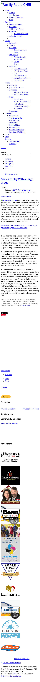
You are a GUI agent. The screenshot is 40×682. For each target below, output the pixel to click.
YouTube (8, 166)
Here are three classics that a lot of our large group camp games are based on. (19, 226)
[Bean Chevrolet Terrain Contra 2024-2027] (10, 523)
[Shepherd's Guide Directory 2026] (10, 465)
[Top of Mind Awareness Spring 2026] (10, 561)
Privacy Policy (15, 676)
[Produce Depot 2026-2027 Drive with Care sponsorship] (10, 484)
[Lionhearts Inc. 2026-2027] (10, 599)
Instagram (9, 163)
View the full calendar (9, 423)
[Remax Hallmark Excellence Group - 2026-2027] (10, 504)
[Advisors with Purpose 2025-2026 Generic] (10, 542)
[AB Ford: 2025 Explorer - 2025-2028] (10, 618)
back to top (5, 370)
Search (3, 155)
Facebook (9, 161)
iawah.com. (26, 305)
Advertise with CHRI (21, 659)
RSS (6, 168)
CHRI (15, 674)
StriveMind (5, 676)
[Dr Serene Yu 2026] (10, 638)
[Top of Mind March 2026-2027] (10, 657)
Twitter (8, 159)
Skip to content (11, 174)
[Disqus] (20, 342)
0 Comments (6, 196)
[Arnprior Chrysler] (10, 580)
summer (8, 375)
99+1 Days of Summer (22, 190)
